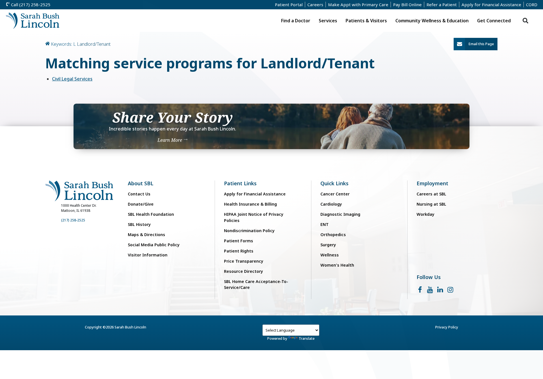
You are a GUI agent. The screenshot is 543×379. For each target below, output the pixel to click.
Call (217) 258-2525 (30, 4)
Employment (432, 183)
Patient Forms (238, 240)
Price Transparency (243, 261)
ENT (324, 224)
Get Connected (494, 21)
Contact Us (139, 194)
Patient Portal (289, 4)
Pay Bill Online (407, 4)
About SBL (140, 183)
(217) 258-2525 (73, 220)
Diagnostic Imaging (340, 214)
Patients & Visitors (366, 21)
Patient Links (240, 183)
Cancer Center (335, 194)
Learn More (170, 140)
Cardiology (331, 204)
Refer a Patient (441, 4)
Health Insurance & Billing (250, 204)
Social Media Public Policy (154, 244)
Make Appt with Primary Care (358, 4)
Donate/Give (141, 204)
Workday (425, 214)
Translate (306, 338)
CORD (531, 4)
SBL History (139, 224)
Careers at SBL (431, 194)
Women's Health (337, 265)
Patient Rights (238, 251)
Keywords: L (63, 44)
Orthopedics (333, 234)
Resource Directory (243, 271)
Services (328, 21)
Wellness (329, 255)
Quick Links (334, 183)
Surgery (328, 244)
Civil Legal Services (72, 79)
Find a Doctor (295, 21)
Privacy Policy (446, 327)
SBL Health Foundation (151, 214)
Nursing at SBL (431, 204)
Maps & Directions (146, 234)
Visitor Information (147, 255)
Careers (315, 4)
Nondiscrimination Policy (249, 230)
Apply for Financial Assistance (491, 4)
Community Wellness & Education (432, 21)
